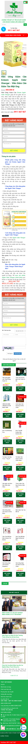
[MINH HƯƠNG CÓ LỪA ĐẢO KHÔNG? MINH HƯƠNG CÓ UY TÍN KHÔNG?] (14, 603)
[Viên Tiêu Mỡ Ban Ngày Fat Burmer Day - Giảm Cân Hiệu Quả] (20, 530)
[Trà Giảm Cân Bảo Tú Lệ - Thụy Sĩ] (9, 451)
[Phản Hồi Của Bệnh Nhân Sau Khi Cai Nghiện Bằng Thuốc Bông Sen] (14, 654)
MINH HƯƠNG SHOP (6, 703)
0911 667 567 (20, 112)
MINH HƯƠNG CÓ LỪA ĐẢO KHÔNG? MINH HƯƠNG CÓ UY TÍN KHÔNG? (12, 613)
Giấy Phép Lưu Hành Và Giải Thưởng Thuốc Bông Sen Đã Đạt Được (12, 636)
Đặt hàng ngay (14, 120)
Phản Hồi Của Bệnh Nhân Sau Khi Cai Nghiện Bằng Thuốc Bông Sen (12, 666)
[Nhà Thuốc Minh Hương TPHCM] (14, 9)
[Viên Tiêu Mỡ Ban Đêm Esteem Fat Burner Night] (7, 530)
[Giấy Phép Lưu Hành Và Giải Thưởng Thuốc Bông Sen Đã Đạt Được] (14, 625)
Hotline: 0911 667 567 (8, 742)
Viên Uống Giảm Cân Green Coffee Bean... (7, 511)
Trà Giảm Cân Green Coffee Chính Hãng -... (19, 458)
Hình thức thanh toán (6, 696)
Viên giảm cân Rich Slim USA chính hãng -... (7, 485)
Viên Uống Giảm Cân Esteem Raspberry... (6, 564)
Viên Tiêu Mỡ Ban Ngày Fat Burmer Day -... (20, 538)
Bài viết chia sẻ (14, 592)
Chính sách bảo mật (6, 689)
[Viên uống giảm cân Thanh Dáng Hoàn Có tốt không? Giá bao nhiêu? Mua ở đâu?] (7, 371)
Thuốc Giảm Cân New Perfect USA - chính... (20, 485)
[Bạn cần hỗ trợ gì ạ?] (23, 734)
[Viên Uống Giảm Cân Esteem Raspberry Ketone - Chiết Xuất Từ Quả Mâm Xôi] (6, 557)
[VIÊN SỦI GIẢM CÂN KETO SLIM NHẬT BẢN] (7, 398)
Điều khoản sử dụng (6, 687)
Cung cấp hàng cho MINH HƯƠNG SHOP (11, 705)
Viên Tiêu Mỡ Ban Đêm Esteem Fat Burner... (6, 538)
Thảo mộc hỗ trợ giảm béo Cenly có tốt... (20, 379)
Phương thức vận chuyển (7, 692)
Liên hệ (2, 684)
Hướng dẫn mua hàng (6, 694)
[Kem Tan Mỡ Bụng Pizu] (7, 424)
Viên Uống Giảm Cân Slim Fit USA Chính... (20, 564)
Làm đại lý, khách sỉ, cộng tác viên (9, 708)
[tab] (9, 156)
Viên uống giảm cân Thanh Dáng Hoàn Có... (6, 379)
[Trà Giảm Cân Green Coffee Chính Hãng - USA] (20, 451)
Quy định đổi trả (5, 699)
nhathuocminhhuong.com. (17, 290)
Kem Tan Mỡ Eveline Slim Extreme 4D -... (19, 432)
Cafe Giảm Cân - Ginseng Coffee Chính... (20, 405)
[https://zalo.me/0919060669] (23, 728)
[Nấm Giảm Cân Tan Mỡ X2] (19, 504)
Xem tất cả (14, 675)
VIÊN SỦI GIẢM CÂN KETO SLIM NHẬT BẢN (6, 405)
